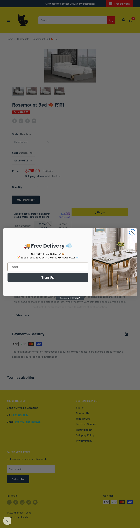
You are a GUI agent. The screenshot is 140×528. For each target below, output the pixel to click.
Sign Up (47, 277)
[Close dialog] (132, 232)
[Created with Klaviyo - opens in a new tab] (70, 298)
